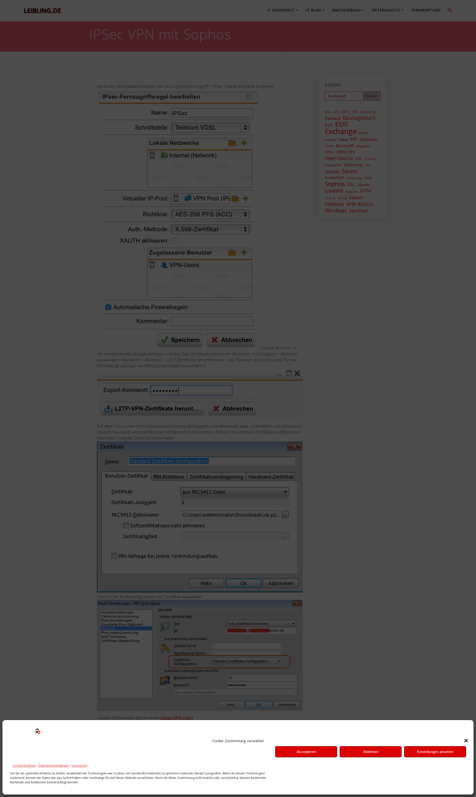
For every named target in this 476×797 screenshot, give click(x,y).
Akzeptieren (306, 752)
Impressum (79, 766)
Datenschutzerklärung (53, 766)
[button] (466, 740)
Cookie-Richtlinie (24, 766)
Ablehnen (370, 752)
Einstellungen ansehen (435, 752)
